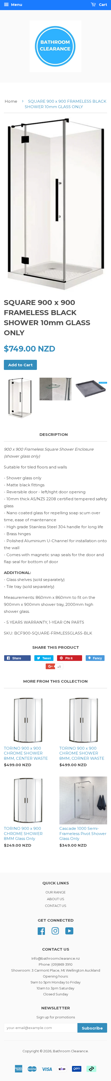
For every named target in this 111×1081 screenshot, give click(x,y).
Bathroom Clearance (70, 1051)
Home (11, 101)
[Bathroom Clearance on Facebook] (41, 931)
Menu (16, 4)
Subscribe (92, 1028)
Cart (102, 4)
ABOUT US (55, 899)
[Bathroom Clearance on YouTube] (69, 931)
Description (53, 434)
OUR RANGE (55, 892)
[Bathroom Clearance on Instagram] (55, 931)
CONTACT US (55, 906)
